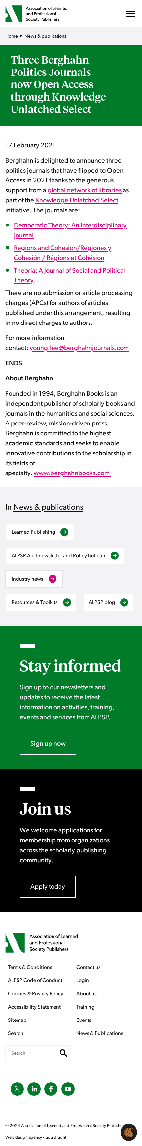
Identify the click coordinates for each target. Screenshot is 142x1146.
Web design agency (24, 1137)
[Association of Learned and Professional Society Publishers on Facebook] (50, 1089)
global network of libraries (85, 190)
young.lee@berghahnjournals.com (79, 348)
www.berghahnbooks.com (72, 473)
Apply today (47, 886)
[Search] (63, 1053)
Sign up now (48, 743)
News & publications (48, 507)
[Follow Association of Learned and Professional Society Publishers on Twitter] (17, 1089)
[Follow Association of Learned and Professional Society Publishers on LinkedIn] (34, 1089)
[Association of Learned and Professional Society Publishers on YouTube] (68, 1089)
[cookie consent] (129, 1132)
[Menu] (130, 15)
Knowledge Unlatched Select (76, 200)
